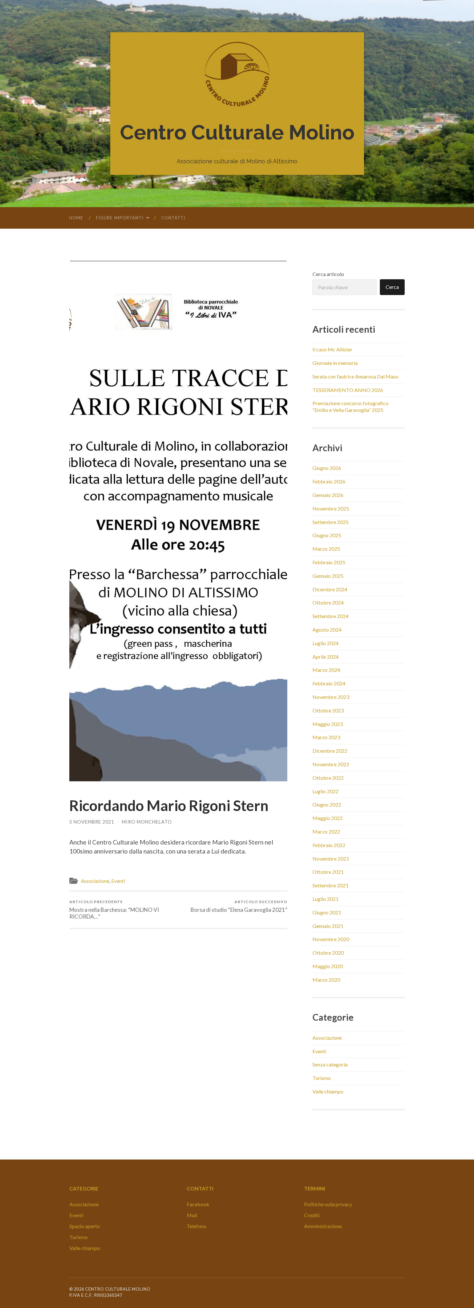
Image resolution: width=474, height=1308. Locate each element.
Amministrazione (323, 1226)
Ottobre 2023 (328, 710)
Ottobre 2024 (328, 602)
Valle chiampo (327, 1091)
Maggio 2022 (327, 818)
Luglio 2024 (325, 643)
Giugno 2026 (326, 468)
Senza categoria (330, 1064)
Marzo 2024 (326, 670)
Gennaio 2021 (327, 926)
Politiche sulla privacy (328, 1204)
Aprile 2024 (325, 657)
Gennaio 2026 (327, 495)
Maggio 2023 (327, 724)
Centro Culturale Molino (237, 132)
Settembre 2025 (330, 522)
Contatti (173, 217)
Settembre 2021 (330, 885)
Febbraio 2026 (328, 481)
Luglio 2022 (325, 791)
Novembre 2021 (330, 858)
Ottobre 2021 (328, 872)
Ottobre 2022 (328, 778)
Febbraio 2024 (328, 683)
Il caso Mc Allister (332, 349)
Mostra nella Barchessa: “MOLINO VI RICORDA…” (114, 909)
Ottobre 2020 (328, 953)
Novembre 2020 (330, 939)
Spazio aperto (84, 1226)
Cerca (392, 287)
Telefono (196, 1226)
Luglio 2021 (325, 899)
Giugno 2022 (326, 804)
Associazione (95, 881)
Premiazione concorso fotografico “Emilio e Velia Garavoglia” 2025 (350, 406)
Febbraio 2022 (328, 845)
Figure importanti (119, 217)
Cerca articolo (328, 274)
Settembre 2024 (330, 616)
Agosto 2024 (326, 629)
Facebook (198, 1204)
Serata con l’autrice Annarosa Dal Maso (355, 376)
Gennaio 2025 (327, 576)
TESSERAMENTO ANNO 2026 (347, 390)
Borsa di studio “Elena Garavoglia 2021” (239, 906)
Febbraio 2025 (328, 562)
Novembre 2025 (330, 508)
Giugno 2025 (326, 535)
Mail (192, 1215)
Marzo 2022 (326, 831)
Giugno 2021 (326, 912)
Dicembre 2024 (329, 589)
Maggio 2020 (327, 966)
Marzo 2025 (326, 549)
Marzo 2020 (326, 980)
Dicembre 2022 (329, 751)
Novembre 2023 (330, 697)
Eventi (118, 881)
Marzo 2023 (326, 737)
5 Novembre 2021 (91, 822)
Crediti (312, 1215)
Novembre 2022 (330, 764)
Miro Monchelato (147, 822)
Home (76, 217)
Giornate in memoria (335, 363)
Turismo (321, 1078)
